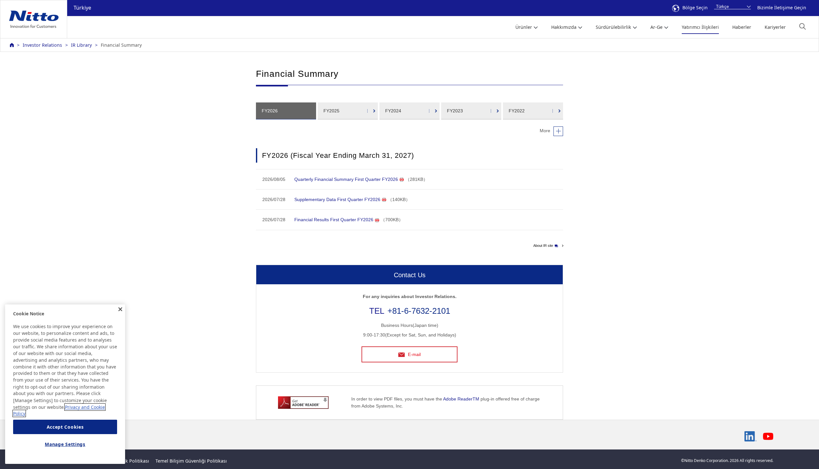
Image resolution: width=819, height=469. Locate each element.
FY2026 (270, 110)
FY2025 (331, 110)
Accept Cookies (65, 427)
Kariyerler (775, 27)
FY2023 (455, 110)
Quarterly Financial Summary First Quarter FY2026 (346, 179)
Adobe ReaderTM (461, 398)
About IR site (543, 245)
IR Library (81, 45)
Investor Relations (42, 45)
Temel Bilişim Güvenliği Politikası (191, 461)
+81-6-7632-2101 (418, 311)
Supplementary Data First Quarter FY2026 (337, 199)
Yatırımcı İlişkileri (700, 27)
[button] (802, 26)
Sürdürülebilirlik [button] (613, 27)
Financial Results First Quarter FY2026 (333, 219)
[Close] (120, 309)
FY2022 (517, 110)
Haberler (741, 27)
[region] (65, 384)
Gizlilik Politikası (131, 461)
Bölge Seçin (695, 7)
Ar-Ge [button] (656, 27)
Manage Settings (65, 444)
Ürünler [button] (523, 27)
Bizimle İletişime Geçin (781, 7)
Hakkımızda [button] (563, 27)
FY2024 (393, 110)
